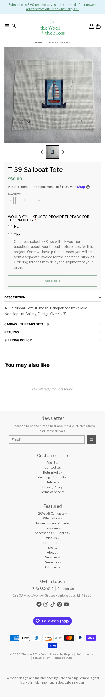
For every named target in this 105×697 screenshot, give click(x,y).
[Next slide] (63, 152)
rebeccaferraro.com (70, 682)
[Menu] (7, 25)
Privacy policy (41, 657)
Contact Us (65, 589)
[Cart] (98, 26)
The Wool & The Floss (33, 654)
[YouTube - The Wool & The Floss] (66, 604)
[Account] (91, 26)
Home (38, 42)
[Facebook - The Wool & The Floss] (39, 604)
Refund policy (84, 654)
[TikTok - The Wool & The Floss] (52, 604)
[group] (52, 152)
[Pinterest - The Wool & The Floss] (59, 604)
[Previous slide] (42, 152)
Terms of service (62, 657)
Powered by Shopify (61, 654)
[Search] (13, 25)
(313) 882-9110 (43, 589)
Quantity (14, 194)
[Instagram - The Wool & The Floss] (45, 604)
